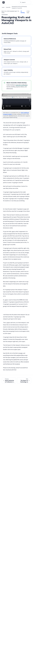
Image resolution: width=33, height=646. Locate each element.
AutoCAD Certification (21, 85)
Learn (3, 7)
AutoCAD (8, 7)
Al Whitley (23, 11)
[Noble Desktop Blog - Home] (3, 2)
